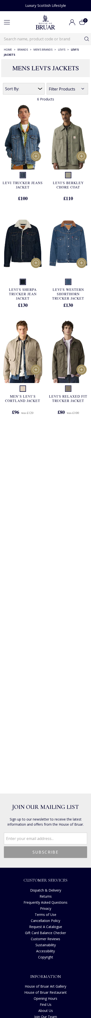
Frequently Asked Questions (45, 902)
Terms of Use (45, 914)
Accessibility (45, 951)
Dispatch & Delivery (45, 890)
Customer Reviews (45, 939)
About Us (45, 1010)
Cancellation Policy (45, 920)
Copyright (45, 957)
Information (45, 976)
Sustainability (45, 945)
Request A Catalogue (45, 926)
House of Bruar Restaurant (45, 992)
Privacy (45, 908)
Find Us (45, 1004)
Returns (46, 896)
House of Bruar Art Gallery (45, 986)
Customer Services (45, 880)
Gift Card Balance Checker (45, 932)
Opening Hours (45, 998)
